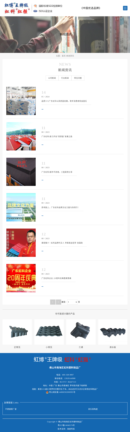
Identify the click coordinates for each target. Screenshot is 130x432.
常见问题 (78, 78)
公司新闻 (52, 78)
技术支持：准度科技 (66, 429)
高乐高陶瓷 (93, 409)
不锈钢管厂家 (11, 409)
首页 (64, 56)
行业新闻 (65, 78)
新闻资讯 (70, 56)
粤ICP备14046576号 (66, 425)
